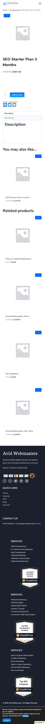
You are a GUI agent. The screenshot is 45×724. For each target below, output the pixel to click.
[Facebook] (4, 481)
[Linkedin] (21, 481)
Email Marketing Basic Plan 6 (17, 316)
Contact (12, 468)
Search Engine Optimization (22, 655)
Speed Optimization (19, 605)
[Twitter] (10, 481)
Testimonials (22, 468)
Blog (5, 502)
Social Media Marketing (20, 667)
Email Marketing (17, 661)
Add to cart (17, 95)
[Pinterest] (27, 481)
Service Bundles (17, 670)
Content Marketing (18, 658)
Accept (6, 720)
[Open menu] (40, 3)
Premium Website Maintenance (18, 259)
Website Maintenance (19, 561)
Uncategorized (13, 102)
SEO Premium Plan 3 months (17, 197)
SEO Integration (12, 373)
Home (5, 493)
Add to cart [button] (22, 206)
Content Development (20, 611)
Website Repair (17, 602)
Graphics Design (17, 608)
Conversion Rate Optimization (23, 614)
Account (6, 505)
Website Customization (20, 558)
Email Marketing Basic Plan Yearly (19, 431)
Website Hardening (19, 599)
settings (25, 716)
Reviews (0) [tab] (9, 118)
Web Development (18, 546)
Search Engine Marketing (21, 664)
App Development (18, 552)
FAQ (4, 499)
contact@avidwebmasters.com (28, 523)
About (5, 468)
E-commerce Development (22, 549)
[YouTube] (16, 481)
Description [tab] (8, 113)
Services (6, 496)
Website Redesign (18, 555)
